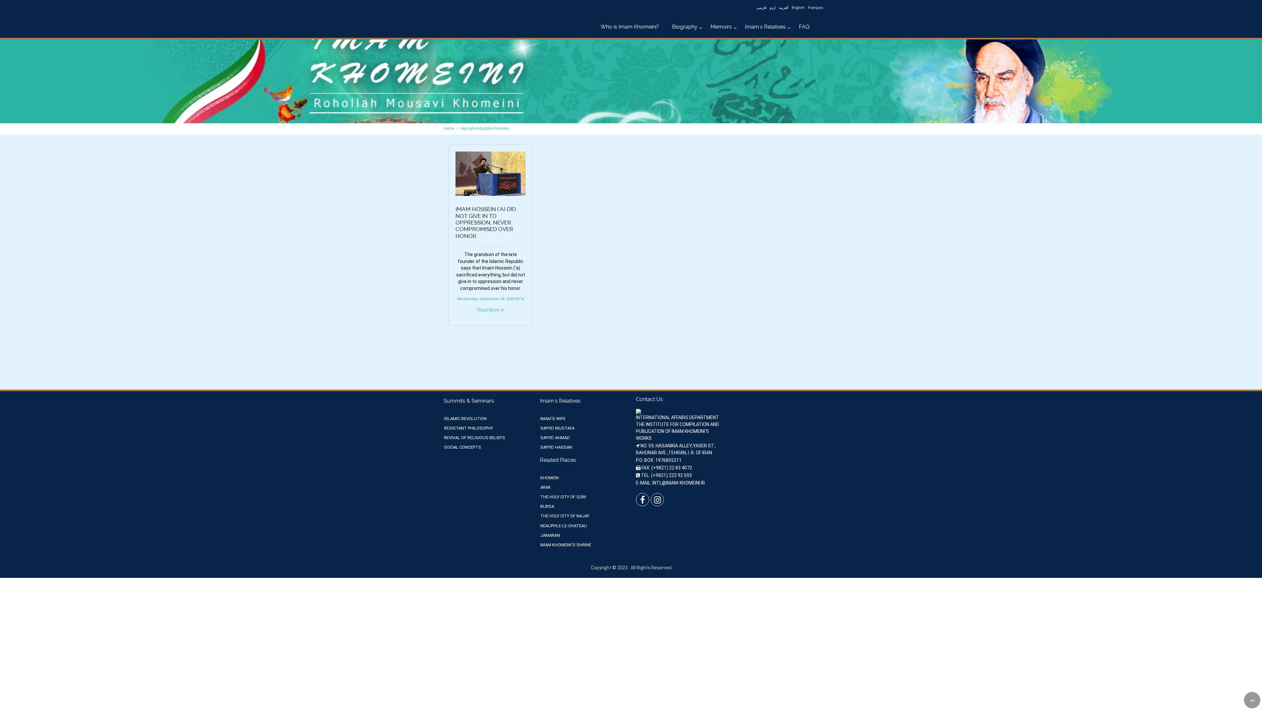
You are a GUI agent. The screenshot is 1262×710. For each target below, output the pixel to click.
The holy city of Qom (563, 496)
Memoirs (721, 27)
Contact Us (649, 399)
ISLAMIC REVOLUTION (465, 418)
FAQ (804, 27)
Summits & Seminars (469, 401)
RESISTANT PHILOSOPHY (468, 428)
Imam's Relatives (765, 27)
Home (449, 128)
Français (815, 8)
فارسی (761, 8)
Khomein (549, 477)
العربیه (783, 8)
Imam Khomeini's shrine (565, 544)
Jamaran (550, 535)
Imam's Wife (553, 418)
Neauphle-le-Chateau (563, 525)
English (798, 8)
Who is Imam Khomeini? (629, 27)
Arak (545, 487)
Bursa (547, 506)
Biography (684, 27)
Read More (488, 310)
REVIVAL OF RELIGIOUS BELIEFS (474, 437)
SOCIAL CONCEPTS (462, 447)
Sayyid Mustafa (557, 428)
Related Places (558, 460)
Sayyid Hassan (556, 447)
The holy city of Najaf (565, 515)
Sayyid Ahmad (555, 437)
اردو (773, 8)
